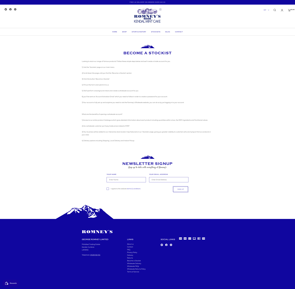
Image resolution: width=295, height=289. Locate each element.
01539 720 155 (95, 255)
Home (114, 32)
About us (130, 244)
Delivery (130, 255)
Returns (130, 258)
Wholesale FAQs (133, 266)
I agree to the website (125, 189)
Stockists (155, 32)
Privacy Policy (132, 252)
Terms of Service (133, 272)
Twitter (162, 245)
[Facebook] (11, 9)
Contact (179, 32)
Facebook (166, 245)
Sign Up (180, 189)
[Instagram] (16, 9)
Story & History (139, 32)
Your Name (111, 174)
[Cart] (287, 10)
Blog (167, 32)
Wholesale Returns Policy (136, 269)
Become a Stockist (134, 261)
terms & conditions (133, 189)
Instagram (171, 245)
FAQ (128, 250)
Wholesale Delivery (134, 263)
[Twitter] (6, 9)
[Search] (274, 10)
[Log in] (279, 10)
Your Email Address (158, 174)
